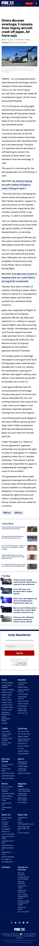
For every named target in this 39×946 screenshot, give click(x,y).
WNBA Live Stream (21, 908)
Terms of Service (21, 665)
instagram (19, 922)
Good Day (22, 728)
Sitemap (4, 723)
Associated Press (20, 40)
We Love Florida (23, 731)
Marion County (7, 700)
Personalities (6, 829)
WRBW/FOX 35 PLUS (7, 853)
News (4, 680)
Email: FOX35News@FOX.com (26, 823)
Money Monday (23, 753)
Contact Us (5, 826)
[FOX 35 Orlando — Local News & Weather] (8, 3)
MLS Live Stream (23, 912)
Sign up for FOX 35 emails (8, 837)
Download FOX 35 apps (8, 842)
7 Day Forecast (23, 694)
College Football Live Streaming (23, 878)
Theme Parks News (6, 770)
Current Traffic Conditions (6, 735)
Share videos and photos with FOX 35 (23, 828)
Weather (22, 680)
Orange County (7, 702)
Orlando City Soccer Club (22, 770)
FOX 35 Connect (23, 833)
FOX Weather (22, 706)
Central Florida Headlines (6, 686)
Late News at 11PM (6, 799)
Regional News (22, 784)
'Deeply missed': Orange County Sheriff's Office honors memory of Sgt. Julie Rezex (25, 582)
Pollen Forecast (23, 704)
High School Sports (24, 773)
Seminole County (7, 707)
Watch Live (29, 3)
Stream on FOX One (23, 868)
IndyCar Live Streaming (22, 891)
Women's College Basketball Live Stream (24, 903)
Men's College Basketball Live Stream (23, 896)
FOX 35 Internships (8, 834)
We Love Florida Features (7, 765)
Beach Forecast (23, 701)
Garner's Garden (23, 746)
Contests (6, 867)
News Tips (22, 814)
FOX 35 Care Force (24, 734)
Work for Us (6, 832)
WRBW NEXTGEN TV (8, 849)
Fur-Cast (21, 748)
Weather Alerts (23, 687)
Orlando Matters (7, 796)
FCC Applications (7, 862)
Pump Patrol (6, 731)
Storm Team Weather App (22, 709)
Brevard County (7, 692)
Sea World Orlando (8, 776)
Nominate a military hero (6, 713)
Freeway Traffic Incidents (7, 739)
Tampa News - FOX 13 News (23, 794)
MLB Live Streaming (21, 882)
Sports (21, 759)
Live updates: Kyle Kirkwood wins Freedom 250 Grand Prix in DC (13, 537)
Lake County (6, 697)
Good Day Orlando (8, 794)
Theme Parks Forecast (22, 698)
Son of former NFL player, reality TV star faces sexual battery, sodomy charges (13, 547)
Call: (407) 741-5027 (23, 819)
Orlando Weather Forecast (23, 691)
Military (28, 40)
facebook (11, 922)
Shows (5, 783)
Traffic (5, 728)
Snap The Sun (22, 713)
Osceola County (7, 705)
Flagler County (6, 695)
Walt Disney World (8, 773)
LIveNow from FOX (6, 804)
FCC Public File (6, 859)
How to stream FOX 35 (7, 819)
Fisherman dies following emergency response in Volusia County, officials (23, 619)
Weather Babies (23, 736)
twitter (15, 922)
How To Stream (7, 787)
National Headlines (8, 690)
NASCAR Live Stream (22, 887)
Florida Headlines (7, 683)
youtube (23, 922)
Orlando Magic (23, 766)
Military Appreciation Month (6, 719)
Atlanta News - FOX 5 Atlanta (23, 799)
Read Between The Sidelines (23, 763)
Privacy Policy (22, 663)
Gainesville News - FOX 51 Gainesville (24, 790)
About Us (6, 814)
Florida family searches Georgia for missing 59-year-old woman (13, 528)
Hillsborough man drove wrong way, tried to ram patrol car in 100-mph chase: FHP (13, 556)
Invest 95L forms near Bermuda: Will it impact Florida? (22, 591)
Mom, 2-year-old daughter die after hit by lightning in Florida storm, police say (25, 601)
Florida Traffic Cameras (6, 744)
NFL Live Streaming (21, 874)
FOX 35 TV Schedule (5, 790)
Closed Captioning (8, 857)
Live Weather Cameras (22, 684)
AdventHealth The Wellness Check (24, 740)
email (27, 922)
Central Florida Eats (6, 808)
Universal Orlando (8, 778)
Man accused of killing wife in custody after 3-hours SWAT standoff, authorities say (25, 610)
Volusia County (7, 710)
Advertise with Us (7, 845)
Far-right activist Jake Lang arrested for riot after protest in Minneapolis (14, 565)
